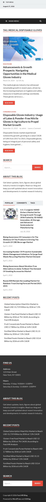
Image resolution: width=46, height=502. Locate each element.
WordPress (17, 499)
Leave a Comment (34, 128)
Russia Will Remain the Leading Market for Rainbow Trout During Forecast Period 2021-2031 (22, 283)
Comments (22, 203)
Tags (32, 203)
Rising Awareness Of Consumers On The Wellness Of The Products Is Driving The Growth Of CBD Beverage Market (21, 239)
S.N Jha (21, 81)
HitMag (27, 499)
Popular (9, 203)
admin (24, 128)
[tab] (9, 203)
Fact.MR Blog (22, 495)
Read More (8, 102)
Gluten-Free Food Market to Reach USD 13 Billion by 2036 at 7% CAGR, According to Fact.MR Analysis (22, 317)
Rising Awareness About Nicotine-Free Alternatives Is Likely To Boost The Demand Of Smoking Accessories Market (22, 268)
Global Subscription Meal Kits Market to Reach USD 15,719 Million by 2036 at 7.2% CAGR (22, 307)
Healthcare (7, 64)
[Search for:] (23, 167)
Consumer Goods (9, 112)
